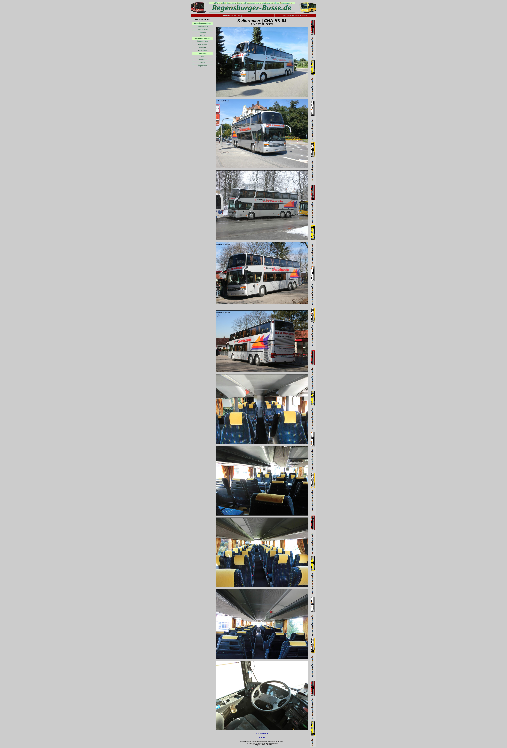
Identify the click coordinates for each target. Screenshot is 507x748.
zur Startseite (262, 733)
